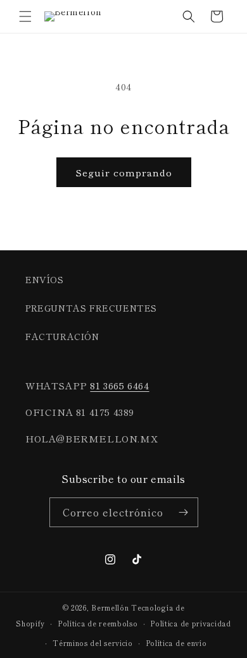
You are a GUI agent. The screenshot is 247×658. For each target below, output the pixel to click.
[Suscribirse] (184, 512)
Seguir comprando (123, 172)
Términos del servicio (93, 643)
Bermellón (110, 607)
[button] (25, 16)
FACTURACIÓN (62, 336)
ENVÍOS (44, 279)
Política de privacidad (190, 623)
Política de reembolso (98, 623)
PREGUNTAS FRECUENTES (91, 308)
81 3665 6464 (119, 385)
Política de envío (176, 643)
